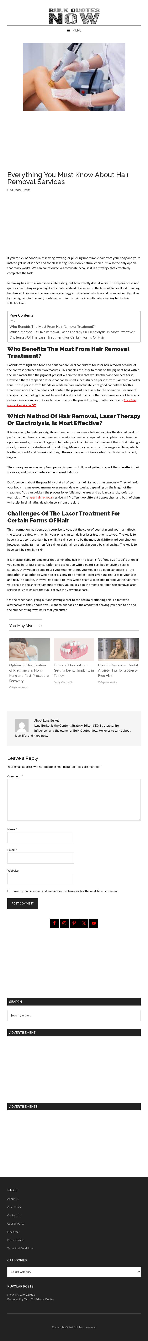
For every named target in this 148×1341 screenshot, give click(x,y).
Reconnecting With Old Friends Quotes (30, 1299)
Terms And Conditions (20, 1248)
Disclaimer (13, 1232)
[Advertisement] (74, 143)
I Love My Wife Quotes (21, 1295)
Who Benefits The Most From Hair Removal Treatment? (52, 326)
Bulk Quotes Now (73, 16)
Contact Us (14, 1215)
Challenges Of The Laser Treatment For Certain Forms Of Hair (56, 337)
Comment (15, 776)
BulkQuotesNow (86, 1327)
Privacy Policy (15, 1240)
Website (12, 870)
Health (26, 190)
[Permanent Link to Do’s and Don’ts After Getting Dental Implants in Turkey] (74, 640)
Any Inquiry (14, 1207)
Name (12, 829)
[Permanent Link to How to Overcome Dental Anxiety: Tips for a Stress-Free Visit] (118, 640)
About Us (12, 1199)
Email (12, 850)
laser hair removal (41, 497)
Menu (77, 30)
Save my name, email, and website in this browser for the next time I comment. (66, 891)
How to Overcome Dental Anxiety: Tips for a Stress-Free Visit (118, 671)
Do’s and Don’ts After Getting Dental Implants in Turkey (74, 671)
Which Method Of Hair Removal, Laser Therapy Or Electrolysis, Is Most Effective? (72, 332)
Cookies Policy (15, 1223)
